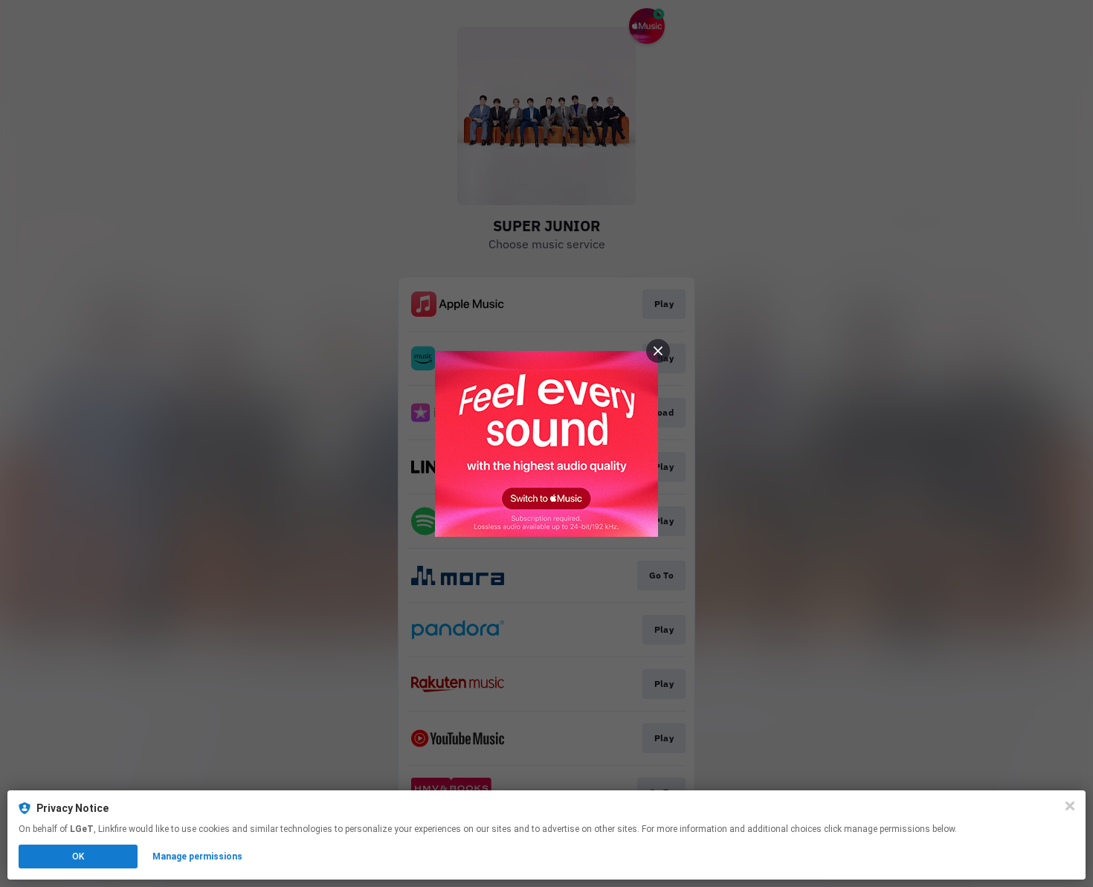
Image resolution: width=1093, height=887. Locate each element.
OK (78, 856)
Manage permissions (197, 856)
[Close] (1070, 806)
